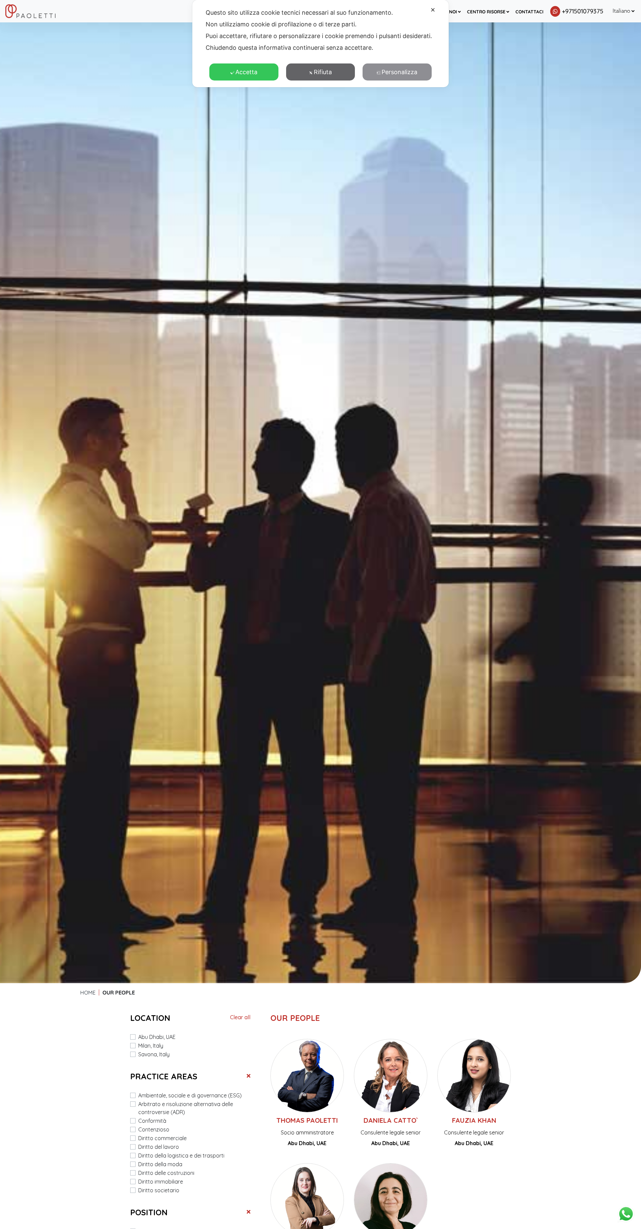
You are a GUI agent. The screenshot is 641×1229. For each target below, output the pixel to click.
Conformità (152, 1120)
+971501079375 (582, 11)
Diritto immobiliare (160, 1181)
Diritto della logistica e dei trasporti (181, 1155)
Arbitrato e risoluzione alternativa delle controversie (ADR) (185, 1108)
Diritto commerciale (162, 1138)
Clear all (240, 1017)
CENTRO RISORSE (486, 11)
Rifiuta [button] (323, 71)
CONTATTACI (529, 11)
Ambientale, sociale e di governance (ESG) (190, 1095)
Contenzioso (153, 1129)
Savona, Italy (154, 1054)
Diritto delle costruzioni (166, 1173)
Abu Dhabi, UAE (157, 1037)
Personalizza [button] (399, 71)
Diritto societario (158, 1190)
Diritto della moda (160, 1164)
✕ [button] (432, 9)
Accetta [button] (246, 71)
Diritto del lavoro (158, 1146)
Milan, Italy (150, 1045)
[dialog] (320, 43)
